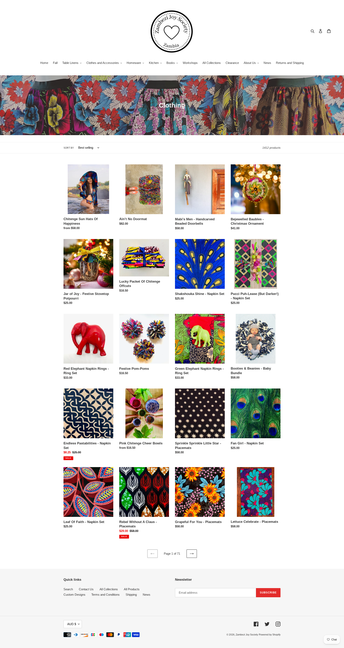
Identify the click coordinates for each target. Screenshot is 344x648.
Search (68, 589)
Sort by (69, 147)
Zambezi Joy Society (247, 634)
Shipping (131, 594)
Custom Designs (74, 594)
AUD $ (71, 624)
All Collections (109, 589)
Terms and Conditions (105, 594)
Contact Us (86, 589)
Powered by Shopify (269, 634)
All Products (132, 589)
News (146, 594)
